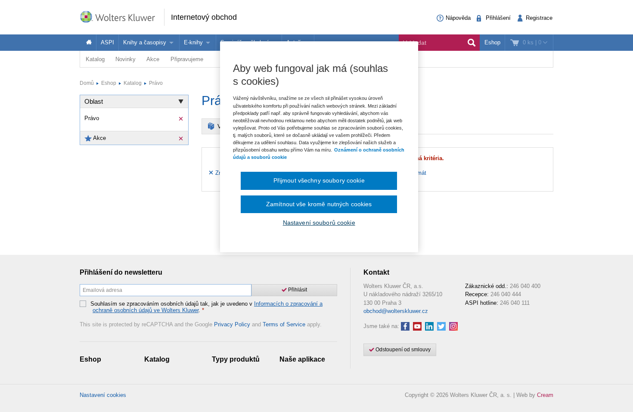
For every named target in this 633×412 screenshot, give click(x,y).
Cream (545, 395)
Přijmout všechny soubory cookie (319, 180)
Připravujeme (187, 59)
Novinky (125, 59)
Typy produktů (236, 359)
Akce (152, 59)
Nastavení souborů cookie (319, 222)
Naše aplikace (302, 359)
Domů (87, 83)
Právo (156, 83)
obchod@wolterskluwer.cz (395, 311)
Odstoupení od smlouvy (402, 350)
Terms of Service (284, 324)
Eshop (492, 42)
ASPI (107, 42)
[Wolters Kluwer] (122, 16)
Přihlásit (297, 290)
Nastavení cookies (103, 395)
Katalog (95, 59)
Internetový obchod (204, 17)
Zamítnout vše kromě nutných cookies (319, 204)
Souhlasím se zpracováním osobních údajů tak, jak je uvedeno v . (206, 307)
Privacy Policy (232, 324)
